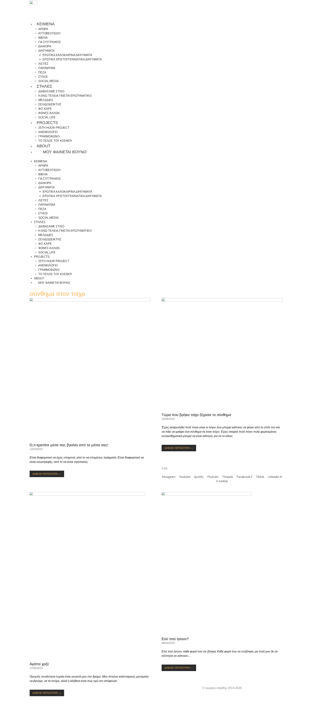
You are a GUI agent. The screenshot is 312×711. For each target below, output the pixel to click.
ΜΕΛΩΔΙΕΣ (45, 100)
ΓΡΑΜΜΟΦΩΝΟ (48, 136)
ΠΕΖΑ (42, 72)
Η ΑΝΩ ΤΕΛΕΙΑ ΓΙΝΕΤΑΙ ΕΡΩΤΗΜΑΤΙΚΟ (65, 95)
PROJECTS (47, 122)
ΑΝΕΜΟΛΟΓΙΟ (48, 132)
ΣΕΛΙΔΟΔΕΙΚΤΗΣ (49, 104)
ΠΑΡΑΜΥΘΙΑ (46, 68)
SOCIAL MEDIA (48, 217)
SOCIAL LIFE (47, 252)
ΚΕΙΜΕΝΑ (46, 24)
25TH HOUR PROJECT (53, 127)
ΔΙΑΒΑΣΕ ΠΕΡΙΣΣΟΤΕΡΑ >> (47, 475)
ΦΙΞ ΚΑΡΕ (45, 108)
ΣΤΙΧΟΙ (42, 76)
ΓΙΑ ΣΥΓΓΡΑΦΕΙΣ (49, 42)
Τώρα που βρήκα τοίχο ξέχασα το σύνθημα (196, 415)
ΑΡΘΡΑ (43, 29)
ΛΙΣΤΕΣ (43, 63)
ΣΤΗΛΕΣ (44, 86)
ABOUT (43, 146)
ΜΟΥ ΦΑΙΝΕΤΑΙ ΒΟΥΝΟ (63, 152)
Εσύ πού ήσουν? (175, 639)
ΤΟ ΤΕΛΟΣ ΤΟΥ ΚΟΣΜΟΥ (55, 140)
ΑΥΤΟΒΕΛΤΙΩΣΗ (49, 33)
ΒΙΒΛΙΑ (43, 37)
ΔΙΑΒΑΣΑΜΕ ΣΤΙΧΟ (51, 91)
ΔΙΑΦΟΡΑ (44, 46)
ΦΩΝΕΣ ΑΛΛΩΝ (49, 113)
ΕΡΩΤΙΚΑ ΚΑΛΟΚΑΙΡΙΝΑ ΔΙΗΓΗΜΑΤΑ (67, 55)
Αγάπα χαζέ (39, 664)
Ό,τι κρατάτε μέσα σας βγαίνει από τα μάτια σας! (69, 445)
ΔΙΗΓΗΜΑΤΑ (46, 50)
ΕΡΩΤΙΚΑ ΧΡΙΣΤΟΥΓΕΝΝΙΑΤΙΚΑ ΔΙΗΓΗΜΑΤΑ (72, 59)
